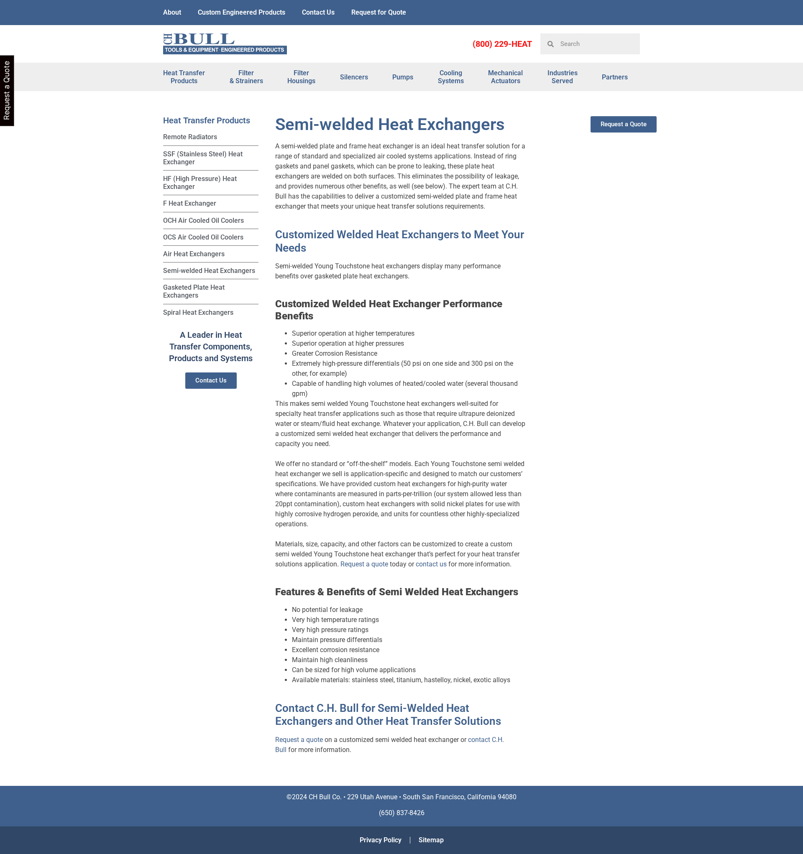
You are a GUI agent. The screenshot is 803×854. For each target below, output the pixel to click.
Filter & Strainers (246, 77)
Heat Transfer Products (184, 77)
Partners (615, 77)
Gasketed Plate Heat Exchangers (194, 291)
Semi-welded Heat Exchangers (209, 271)
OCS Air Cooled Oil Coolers (203, 237)
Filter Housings (301, 77)
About (172, 12)
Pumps (402, 77)
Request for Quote (378, 12)
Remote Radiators (190, 137)
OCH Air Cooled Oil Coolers (203, 220)
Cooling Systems (451, 77)
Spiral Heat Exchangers (198, 312)
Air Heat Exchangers (194, 254)
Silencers (354, 77)
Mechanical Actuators (505, 77)
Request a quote (364, 564)
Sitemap (431, 840)
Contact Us (318, 12)
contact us (431, 564)
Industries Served (562, 77)
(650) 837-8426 (402, 813)
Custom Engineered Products (241, 12)
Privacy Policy (381, 840)
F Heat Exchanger (189, 203)
